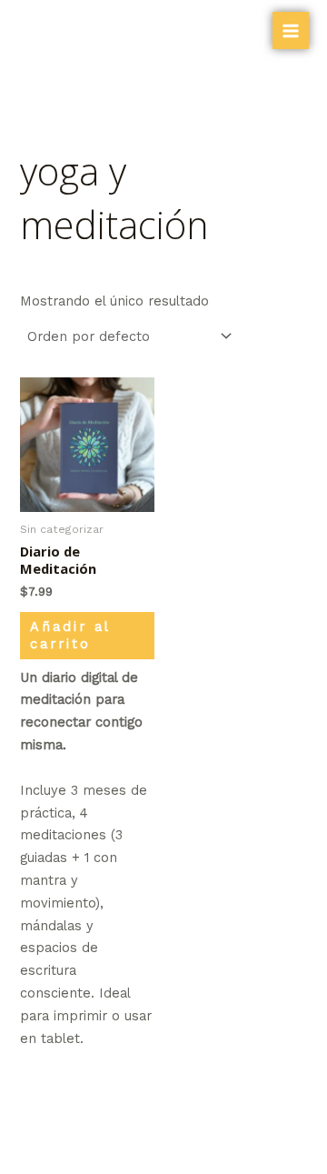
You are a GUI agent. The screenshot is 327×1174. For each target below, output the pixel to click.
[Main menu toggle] (290, 30)
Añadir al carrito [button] (70, 635)
